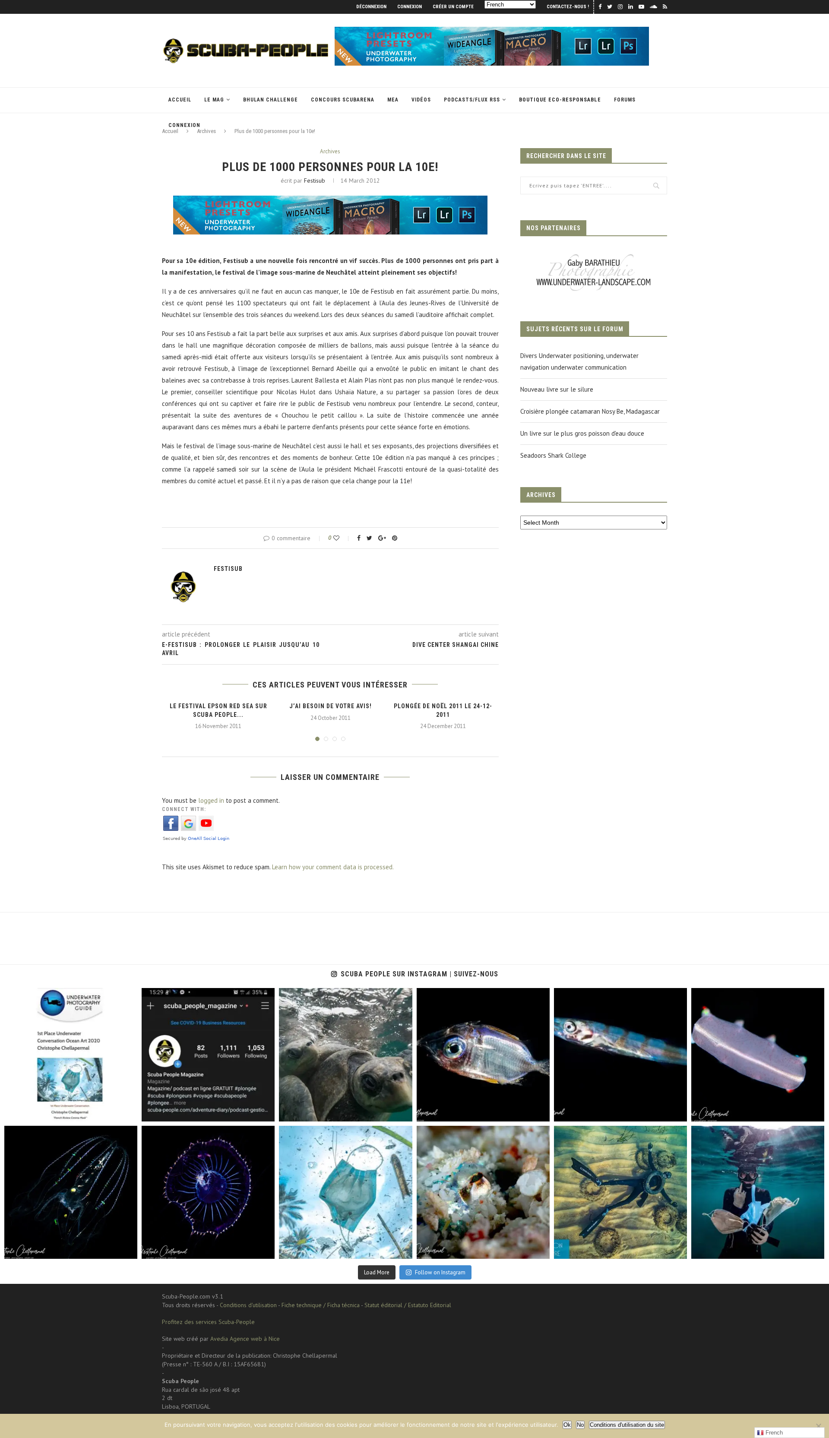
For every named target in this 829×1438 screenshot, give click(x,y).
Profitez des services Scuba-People (208, 1322)
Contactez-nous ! (568, 7)
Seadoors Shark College (553, 455)
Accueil (179, 100)
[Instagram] (126, 1110)
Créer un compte (453, 7)
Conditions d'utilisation (248, 1305)
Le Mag (214, 100)
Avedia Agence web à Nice (245, 1339)
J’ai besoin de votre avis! (330, 706)
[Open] (70, 1054)
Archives (330, 151)
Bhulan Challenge (270, 100)
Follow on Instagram (440, 1272)
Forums (625, 100)
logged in (211, 800)
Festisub (314, 180)
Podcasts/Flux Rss (472, 100)
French (773, 1432)
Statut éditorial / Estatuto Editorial (407, 1305)
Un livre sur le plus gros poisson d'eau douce (582, 433)
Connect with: (184, 809)
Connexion (409, 7)
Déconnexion (371, 7)
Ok (567, 1425)
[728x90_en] (492, 31)
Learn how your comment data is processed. (333, 867)
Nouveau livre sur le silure (556, 389)
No (580, 1425)
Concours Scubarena (342, 100)
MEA (393, 100)
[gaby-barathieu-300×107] (593, 255)
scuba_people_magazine (43, 997)
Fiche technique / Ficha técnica (321, 1305)
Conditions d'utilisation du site (627, 1425)
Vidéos (421, 100)
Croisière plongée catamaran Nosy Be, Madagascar (590, 411)
